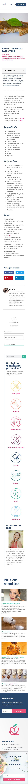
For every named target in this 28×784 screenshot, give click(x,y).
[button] (11, 4)
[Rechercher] (24, 356)
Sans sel (15, 465)
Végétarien (16, 411)
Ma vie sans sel (6, 632)
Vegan (16, 501)
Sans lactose (16, 519)
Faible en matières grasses (16, 447)
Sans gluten (16, 393)
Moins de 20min (16, 429)
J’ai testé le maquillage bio (10, 603)
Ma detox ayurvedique (9, 684)
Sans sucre (16, 483)
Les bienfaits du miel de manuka (12, 657)
